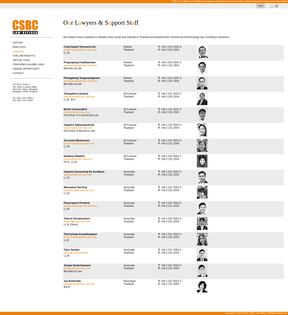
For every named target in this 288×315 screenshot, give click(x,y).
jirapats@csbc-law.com (77, 268)
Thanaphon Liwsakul (76, 93)
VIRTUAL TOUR (21, 60)
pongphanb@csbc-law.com (79, 284)
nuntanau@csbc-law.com (78, 159)
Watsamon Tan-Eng (75, 187)
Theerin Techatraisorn (77, 218)
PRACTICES (19, 47)
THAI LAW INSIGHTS (24, 55)
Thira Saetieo (71, 249)
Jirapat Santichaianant (77, 265)
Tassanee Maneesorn (76, 140)
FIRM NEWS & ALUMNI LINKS (28, 64)
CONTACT (18, 73)
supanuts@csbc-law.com (78, 174)
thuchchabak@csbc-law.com (80, 237)
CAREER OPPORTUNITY (26, 69)
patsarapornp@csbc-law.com (80, 205)
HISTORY (18, 42)
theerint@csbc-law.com (77, 221)
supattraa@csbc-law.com (78, 127)
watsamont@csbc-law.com (79, 190)
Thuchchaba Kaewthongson (80, 234)
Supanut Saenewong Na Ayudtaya (84, 171)
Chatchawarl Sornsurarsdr (80, 46)
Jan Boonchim (72, 281)
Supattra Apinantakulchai (79, 124)
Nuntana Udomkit (74, 156)
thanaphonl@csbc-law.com (79, 96)
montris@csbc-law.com (77, 112)
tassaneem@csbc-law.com (79, 143)
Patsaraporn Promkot (77, 202)
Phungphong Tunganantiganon (82, 78)
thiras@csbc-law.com (76, 252)
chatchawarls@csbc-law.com (80, 49)
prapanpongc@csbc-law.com (80, 65)
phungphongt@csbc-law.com (80, 81)
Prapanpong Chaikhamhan (80, 62)
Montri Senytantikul (75, 109)
